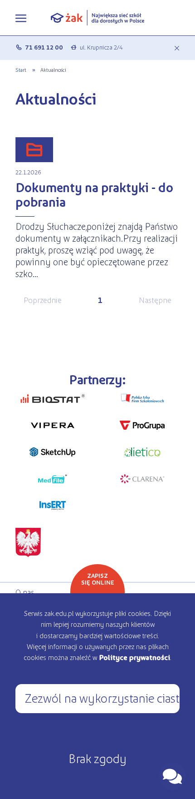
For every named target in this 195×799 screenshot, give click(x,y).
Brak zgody (97, 758)
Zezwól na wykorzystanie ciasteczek (102, 697)
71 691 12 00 (44, 47)
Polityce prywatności (134, 657)
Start (20, 69)
